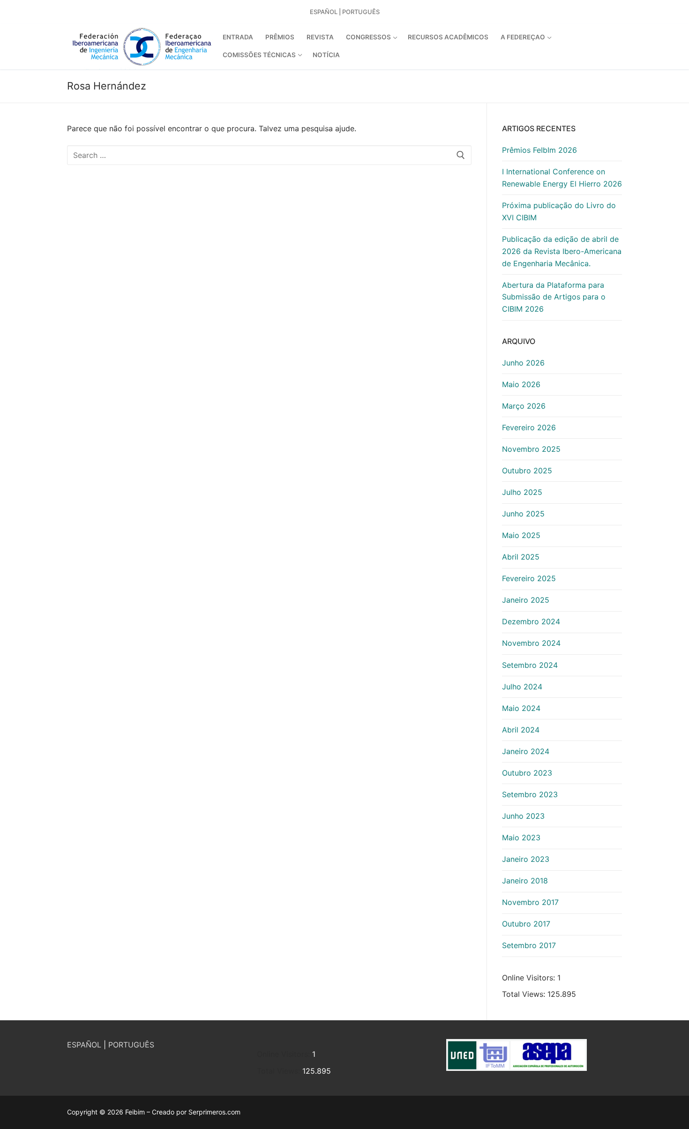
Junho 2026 (523, 362)
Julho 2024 (522, 686)
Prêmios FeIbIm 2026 (539, 150)
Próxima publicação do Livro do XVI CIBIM (559, 211)
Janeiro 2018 (525, 880)
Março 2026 (524, 406)
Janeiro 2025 (525, 600)
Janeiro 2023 (525, 859)
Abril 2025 (520, 556)
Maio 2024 (521, 708)
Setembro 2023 (530, 794)
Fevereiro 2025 (529, 578)
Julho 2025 (522, 492)
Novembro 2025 (531, 449)
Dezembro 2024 (531, 621)
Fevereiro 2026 (529, 427)
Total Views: (524, 994)
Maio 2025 (521, 535)
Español (323, 11)
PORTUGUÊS (131, 1044)
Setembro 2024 (530, 665)
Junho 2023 (523, 816)
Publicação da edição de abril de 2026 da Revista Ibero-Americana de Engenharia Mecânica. (562, 251)
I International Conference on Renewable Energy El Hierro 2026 (562, 177)
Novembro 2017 (530, 902)
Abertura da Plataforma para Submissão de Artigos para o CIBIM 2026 (554, 297)
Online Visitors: (529, 977)
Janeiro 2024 (525, 751)
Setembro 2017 (529, 945)
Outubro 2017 (526, 923)
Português (361, 11)
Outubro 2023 (527, 773)
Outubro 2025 (527, 470)
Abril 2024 (520, 729)
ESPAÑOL (84, 1044)
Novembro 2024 (531, 643)
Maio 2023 (521, 837)
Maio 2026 (521, 384)
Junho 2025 (523, 513)
